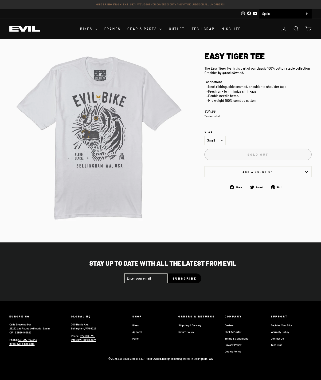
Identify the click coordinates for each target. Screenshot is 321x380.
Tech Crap (276, 344)
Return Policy (186, 331)
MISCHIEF (231, 29)
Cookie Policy (233, 351)
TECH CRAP (203, 29)
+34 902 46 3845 (27, 339)
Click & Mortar (233, 331)
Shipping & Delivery (189, 325)
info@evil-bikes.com (22, 343)
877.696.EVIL (87, 335)
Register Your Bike (281, 325)
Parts (135, 338)
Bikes (135, 325)
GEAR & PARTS (142, 29)
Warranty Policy (280, 331)
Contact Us (277, 338)
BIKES (87, 29)
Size (208, 131)
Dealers (229, 325)
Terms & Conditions (236, 338)
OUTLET (177, 29)
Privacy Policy (233, 344)
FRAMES (112, 29)
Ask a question (258, 171)
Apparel (137, 331)
